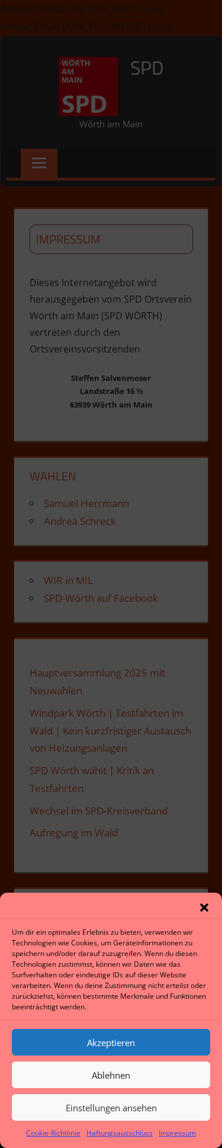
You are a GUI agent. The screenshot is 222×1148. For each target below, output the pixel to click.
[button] (204, 907)
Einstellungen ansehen (111, 1108)
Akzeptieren (111, 1042)
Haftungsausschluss (119, 1133)
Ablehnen (111, 1075)
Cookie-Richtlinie (53, 1133)
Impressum (177, 1133)
